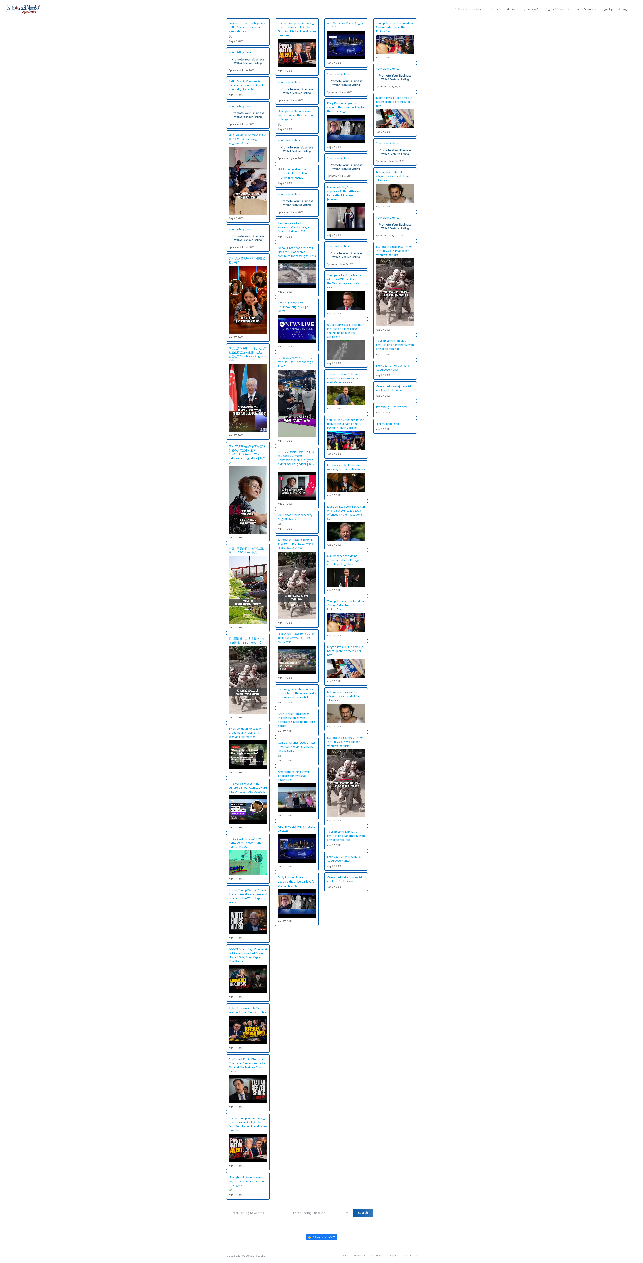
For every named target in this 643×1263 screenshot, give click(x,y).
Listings (478, 9)
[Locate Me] (347, 1213)
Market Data (360, 1255)
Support (394, 1255)
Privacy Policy (377, 1255)
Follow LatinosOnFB (321, 1237)
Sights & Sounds (556, 9)
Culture (459, 9)
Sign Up (607, 9)
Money (510, 9)
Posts (494, 9)
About (346, 1255)
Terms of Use (410, 1255)
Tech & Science (584, 9)
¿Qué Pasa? (530, 9)
